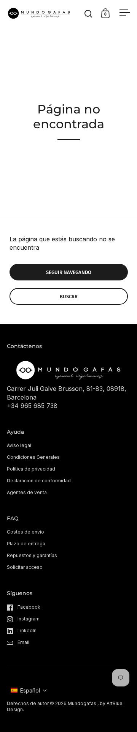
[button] (29, 690)
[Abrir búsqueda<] (88, 13)
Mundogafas (82, 703)
